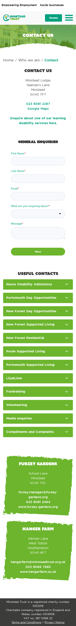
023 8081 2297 (38, 104)
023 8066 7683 (38, 567)
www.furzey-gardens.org (38, 507)
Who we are (29, 60)
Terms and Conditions (26, 622)
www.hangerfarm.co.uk (38, 572)
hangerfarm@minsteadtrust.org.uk (38, 562)
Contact (51, 60)
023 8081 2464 (38, 502)
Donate (53, 17)
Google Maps (38, 109)
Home (8, 60)
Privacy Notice (55, 622)
